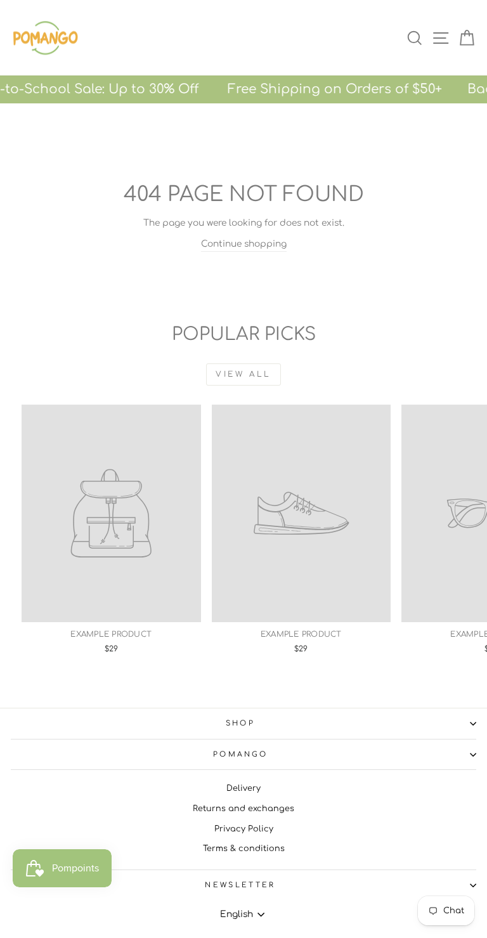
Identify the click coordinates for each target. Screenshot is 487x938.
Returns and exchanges (243, 808)
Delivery (243, 788)
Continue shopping (244, 244)
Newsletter (240, 885)
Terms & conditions (244, 848)
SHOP (240, 723)
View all (243, 374)
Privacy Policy (243, 828)
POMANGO (240, 754)
